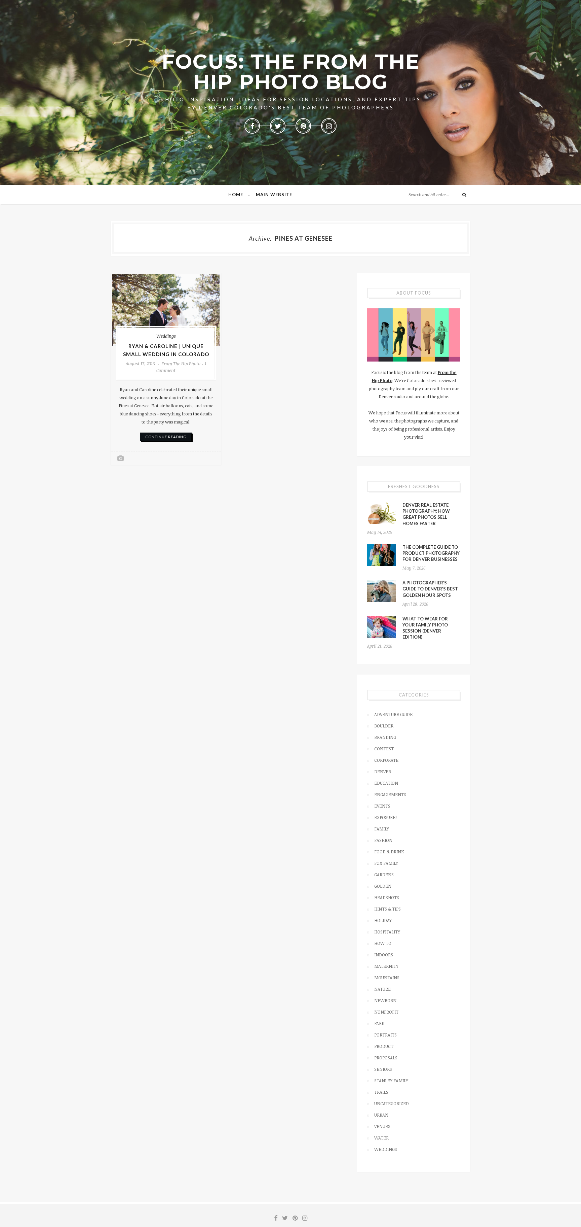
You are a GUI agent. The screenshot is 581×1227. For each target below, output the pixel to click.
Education (386, 783)
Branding (385, 737)
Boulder (383, 726)
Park (379, 1023)
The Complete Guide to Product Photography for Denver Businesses (431, 553)
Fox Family (386, 863)
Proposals (385, 1058)
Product (383, 1046)
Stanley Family (391, 1081)
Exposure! (385, 817)
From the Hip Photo (180, 364)
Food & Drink (389, 852)
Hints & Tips (387, 909)
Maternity (386, 966)
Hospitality (387, 932)
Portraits (385, 1035)
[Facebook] (252, 126)
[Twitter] (277, 126)
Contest (384, 749)
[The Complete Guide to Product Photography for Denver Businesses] (381, 555)
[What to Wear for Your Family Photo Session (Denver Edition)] (381, 627)
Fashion (383, 840)
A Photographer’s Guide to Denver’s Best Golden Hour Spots (430, 589)
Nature (382, 989)
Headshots (386, 897)
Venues (382, 1126)
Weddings (166, 336)
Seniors (383, 1069)
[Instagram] (329, 126)
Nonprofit (386, 1012)
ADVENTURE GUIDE (393, 714)
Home (235, 194)
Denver (382, 772)
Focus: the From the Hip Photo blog (291, 71)
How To (382, 943)
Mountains (386, 978)
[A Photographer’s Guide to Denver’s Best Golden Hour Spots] (381, 591)
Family (381, 829)
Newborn (385, 1000)
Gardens (384, 875)
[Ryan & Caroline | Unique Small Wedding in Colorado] (166, 310)
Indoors (383, 955)
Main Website (274, 194)
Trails (381, 1092)
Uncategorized (391, 1103)
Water (381, 1138)
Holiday (383, 920)
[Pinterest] (303, 126)
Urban (381, 1115)
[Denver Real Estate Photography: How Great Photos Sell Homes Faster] (381, 513)
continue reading (166, 437)
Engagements (390, 794)
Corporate (386, 760)
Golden (382, 886)
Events (382, 806)
